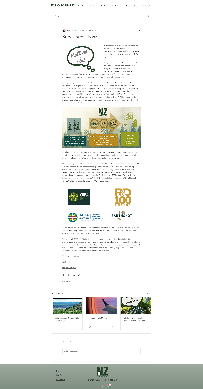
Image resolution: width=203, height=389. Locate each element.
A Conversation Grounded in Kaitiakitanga (66, 319)
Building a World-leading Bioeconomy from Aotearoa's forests (135, 319)
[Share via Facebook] (63, 275)
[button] (148, 16)
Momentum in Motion (98, 318)
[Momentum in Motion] (101, 305)
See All (149, 293)
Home (58, 371)
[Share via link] (79, 275)
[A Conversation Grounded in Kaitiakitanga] (67, 305)
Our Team (60, 375)
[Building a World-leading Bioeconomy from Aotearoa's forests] (136, 305)
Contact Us (60, 380)
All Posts (55, 16)
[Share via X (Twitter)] (69, 275)
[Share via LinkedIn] (74, 275)
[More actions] (139, 30)
